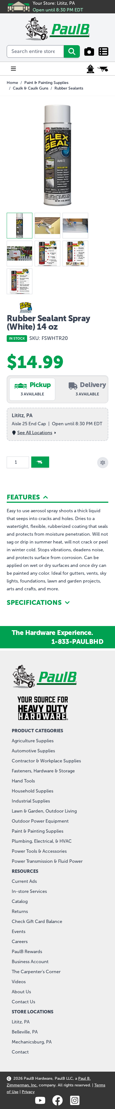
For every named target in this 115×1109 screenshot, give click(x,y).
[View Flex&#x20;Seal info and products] (57, 307)
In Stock (17, 338)
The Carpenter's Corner (36, 971)
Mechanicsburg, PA (32, 1042)
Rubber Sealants (68, 88)
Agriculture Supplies (33, 740)
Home (12, 82)
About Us (21, 991)
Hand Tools (23, 781)
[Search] (72, 51)
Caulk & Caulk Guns (30, 88)
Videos (19, 981)
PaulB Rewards (27, 951)
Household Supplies (32, 791)
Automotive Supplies (33, 750)
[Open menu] (13, 68)
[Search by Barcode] (89, 51)
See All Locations (34, 432)
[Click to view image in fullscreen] (57, 155)
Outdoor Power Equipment (40, 821)
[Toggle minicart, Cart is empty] (102, 68)
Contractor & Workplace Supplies (46, 761)
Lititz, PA (21, 1022)
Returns (20, 911)
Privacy (28, 1091)
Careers (20, 941)
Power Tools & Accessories (39, 851)
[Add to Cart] (40, 462)
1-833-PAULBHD (77, 641)
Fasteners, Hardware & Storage (43, 771)
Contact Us (23, 1001)
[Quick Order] (103, 51)
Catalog (20, 901)
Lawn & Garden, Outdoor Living (44, 811)
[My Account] (90, 68)
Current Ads (24, 881)
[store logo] (57, 29)
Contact (20, 1052)
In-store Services (29, 891)
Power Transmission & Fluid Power (47, 861)
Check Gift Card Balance (37, 921)
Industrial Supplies (31, 801)
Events (18, 931)
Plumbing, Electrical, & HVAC (42, 841)
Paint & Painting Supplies (46, 82)
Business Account (30, 961)
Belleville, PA (25, 1032)
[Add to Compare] (102, 462)
